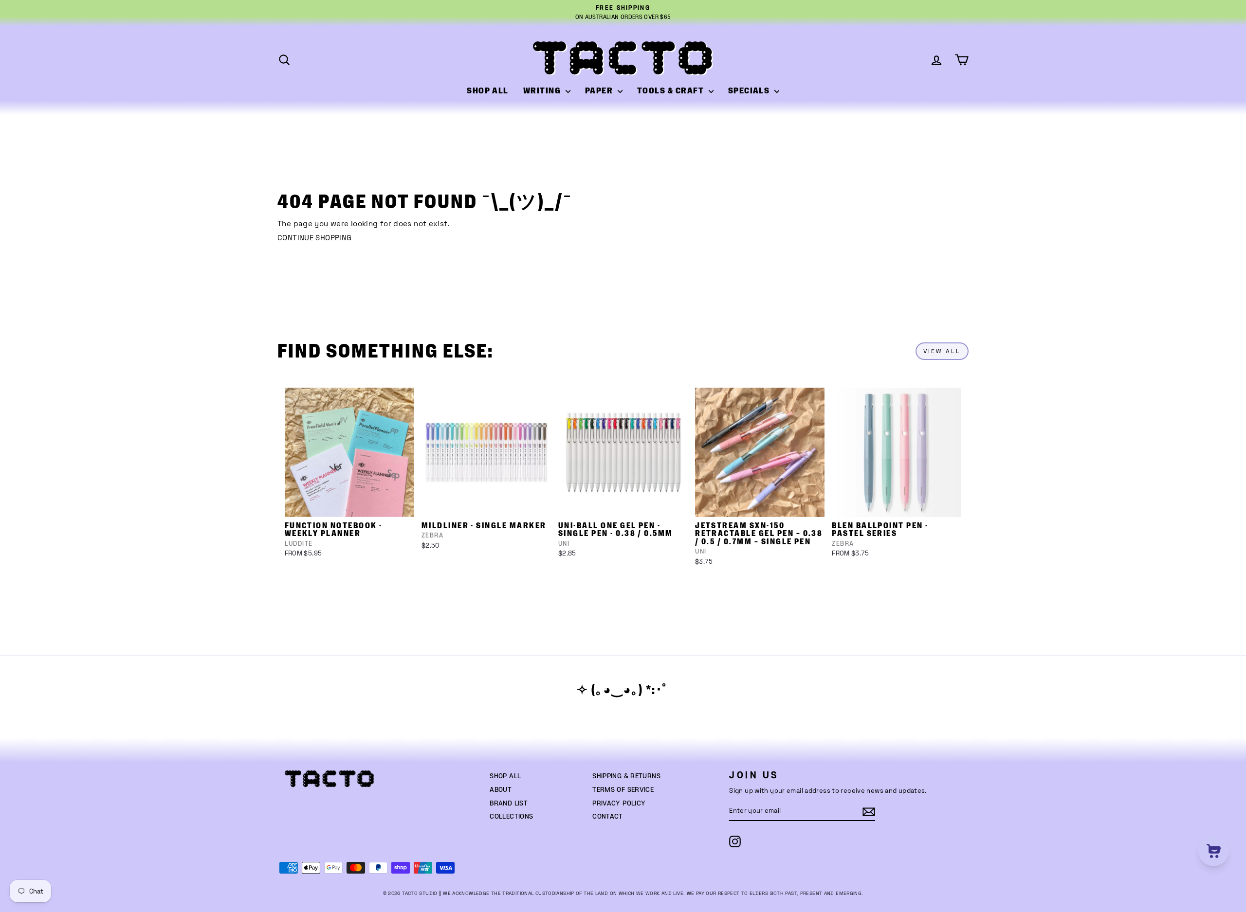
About (501, 790)
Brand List (509, 803)
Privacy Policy (618, 803)
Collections (511, 816)
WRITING (543, 91)
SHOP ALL (488, 91)
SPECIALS (750, 91)
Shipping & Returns (626, 776)
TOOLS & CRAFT (671, 91)
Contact (607, 816)
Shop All (505, 776)
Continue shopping (314, 237)
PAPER (600, 91)
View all (942, 351)
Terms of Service (623, 790)
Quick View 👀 (350, 504)
